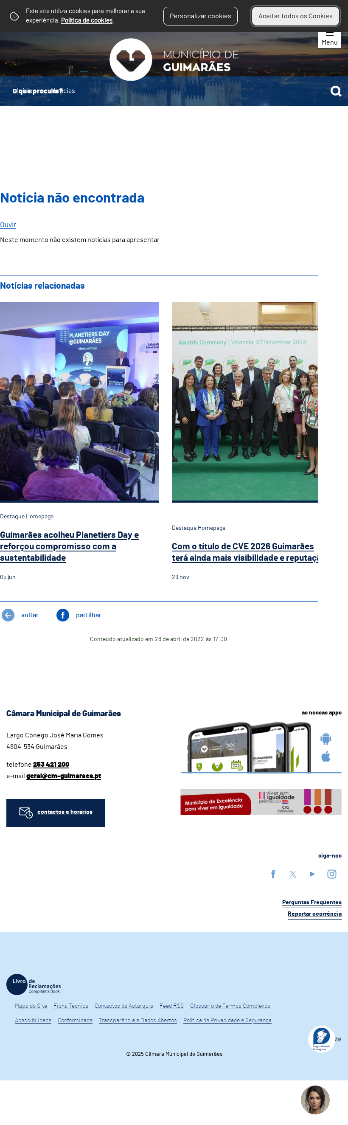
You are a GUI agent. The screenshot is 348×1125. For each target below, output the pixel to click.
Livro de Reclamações (33, 984)
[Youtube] (312, 874)
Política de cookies (86, 20)
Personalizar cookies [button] (200, 16)
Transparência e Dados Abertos (138, 1021)
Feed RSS (172, 1006)
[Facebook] (273, 874)
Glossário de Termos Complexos (230, 1006)
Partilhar (88, 615)
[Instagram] (332, 874)
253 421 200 (51, 764)
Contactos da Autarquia (124, 1006)
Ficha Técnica (70, 1006)
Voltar (30, 615)
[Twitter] (293, 874)
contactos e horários (65, 812)
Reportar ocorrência (315, 914)
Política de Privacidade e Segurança (227, 1021)
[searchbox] (174, 91)
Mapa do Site (31, 1006)
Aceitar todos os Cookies (295, 16)
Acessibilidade (33, 1021)
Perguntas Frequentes (312, 903)
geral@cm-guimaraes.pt (63, 776)
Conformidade (75, 1021)
